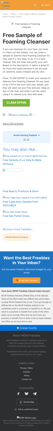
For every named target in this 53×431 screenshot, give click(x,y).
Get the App (28, 402)
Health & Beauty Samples (16, 237)
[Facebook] (18, 393)
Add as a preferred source (28, 409)
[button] (35, 5)
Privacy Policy (26, 368)
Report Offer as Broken (13, 123)
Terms (26, 375)
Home (5, 14)
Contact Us (27, 379)
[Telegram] (34, 393)
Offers (13, 14)
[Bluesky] (26, 393)
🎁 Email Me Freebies (26, 280)
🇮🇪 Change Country (26, 328)
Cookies (26, 372)
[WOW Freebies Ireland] (5, 5)
